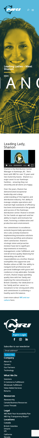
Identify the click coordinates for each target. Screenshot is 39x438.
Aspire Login (19, 334)
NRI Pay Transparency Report (16, 416)
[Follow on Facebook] (14, 339)
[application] (19, 159)
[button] (19, 158)
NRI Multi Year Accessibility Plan (17, 413)
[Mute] (29, 165)
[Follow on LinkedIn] (26, 339)
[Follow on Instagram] (20, 339)
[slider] (18, 165)
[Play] (7, 165)
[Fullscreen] (32, 165)
